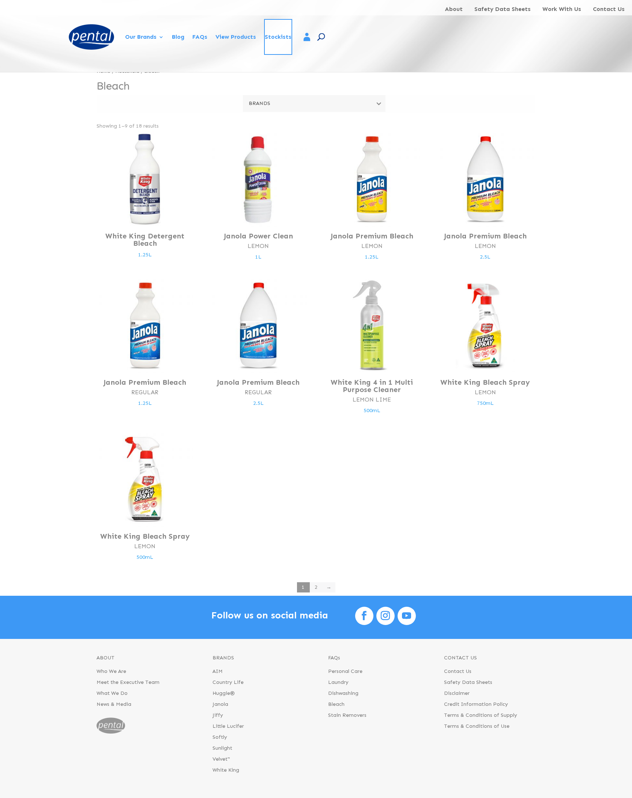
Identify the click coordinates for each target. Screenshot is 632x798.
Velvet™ (221, 759)
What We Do (112, 693)
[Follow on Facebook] (364, 616)
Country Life (228, 682)
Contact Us (609, 8)
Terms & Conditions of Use (476, 726)
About (454, 8)
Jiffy (217, 715)
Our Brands (141, 36)
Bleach (336, 704)
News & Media (114, 704)
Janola (220, 704)
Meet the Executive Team (128, 682)
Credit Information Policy (476, 704)
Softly (219, 737)
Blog (178, 36)
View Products (235, 36)
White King (225, 770)
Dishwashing (343, 693)
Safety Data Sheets (502, 8)
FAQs (199, 36)
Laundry (338, 682)
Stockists (278, 36)
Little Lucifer (228, 726)
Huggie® (223, 693)
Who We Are (111, 671)
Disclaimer (457, 693)
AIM (217, 671)
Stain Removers (347, 715)
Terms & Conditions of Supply (480, 715)
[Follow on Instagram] (385, 616)
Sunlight (222, 748)
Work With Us (561, 8)
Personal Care (345, 671)
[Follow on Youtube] (407, 616)
